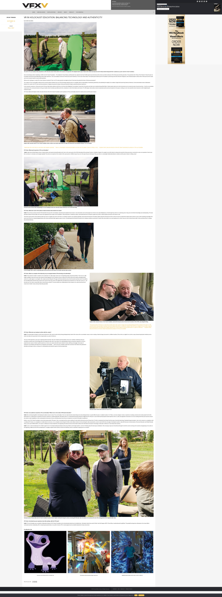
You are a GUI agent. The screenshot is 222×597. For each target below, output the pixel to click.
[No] (220, 595)
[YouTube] (206, 1)
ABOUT (65, 12)
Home (33, 12)
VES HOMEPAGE (79, 12)
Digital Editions (51, 12)
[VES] (197, 1)
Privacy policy (141, 595)
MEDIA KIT (71, 12)
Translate (166, 5)
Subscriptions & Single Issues (163, 8)
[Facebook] (202, 1)
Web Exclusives (41, 12)
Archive (60, 12)
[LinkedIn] (204, 1)
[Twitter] (200, 1)
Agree (136, 595)
